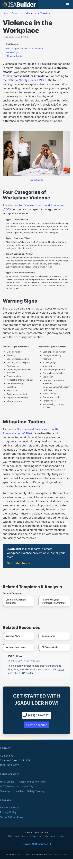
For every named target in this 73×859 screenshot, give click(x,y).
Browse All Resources (35, 844)
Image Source (36, 180)
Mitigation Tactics (14, 56)
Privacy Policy (8, 812)
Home (5, 13)
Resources (17, 13)
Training (5, 791)
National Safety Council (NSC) (27, 80)
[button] (67, 4)
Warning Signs (12, 52)
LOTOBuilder (7, 786)
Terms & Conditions (11, 817)
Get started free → (18, 563)
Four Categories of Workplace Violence (24, 48)
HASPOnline (7, 781)
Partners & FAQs (9, 807)
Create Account (36, 725)
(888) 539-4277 (9, 765)
